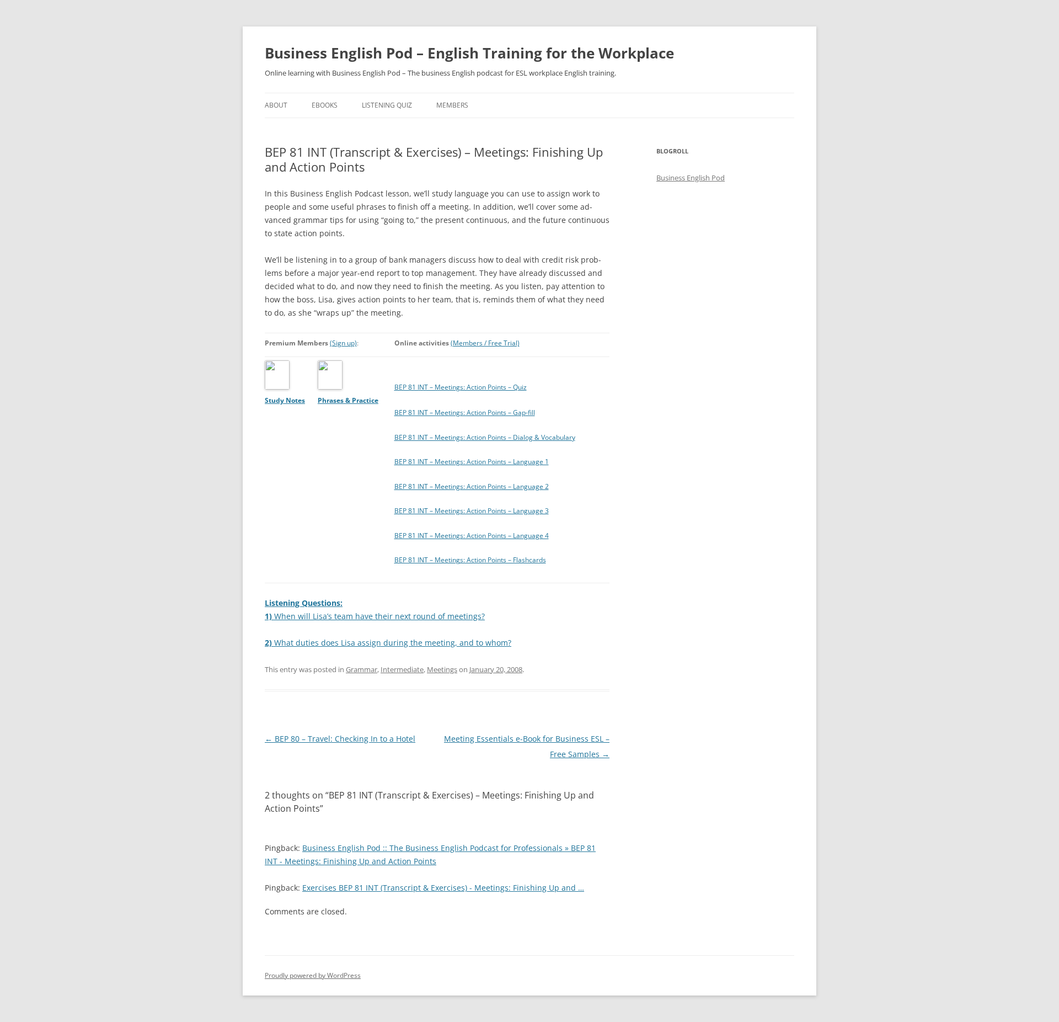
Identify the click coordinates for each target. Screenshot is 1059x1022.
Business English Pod (690, 178)
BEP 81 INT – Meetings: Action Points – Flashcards (470, 560)
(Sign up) (343, 343)
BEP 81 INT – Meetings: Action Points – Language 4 (471, 535)
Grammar (361, 669)
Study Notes (285, 400)
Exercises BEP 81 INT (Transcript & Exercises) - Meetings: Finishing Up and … (443, 887)
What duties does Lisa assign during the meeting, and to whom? (388, 642)
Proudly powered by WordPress (313, 975)
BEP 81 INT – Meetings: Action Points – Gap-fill (464, 412)
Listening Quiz (387, 105)
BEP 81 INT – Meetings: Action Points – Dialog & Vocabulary (484, 437)
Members (452, 105)
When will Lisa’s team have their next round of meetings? (375, 616)
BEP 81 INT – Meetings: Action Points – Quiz (460, 387)
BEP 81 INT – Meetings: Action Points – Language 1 (471, 461)
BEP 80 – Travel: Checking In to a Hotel (340, 738)
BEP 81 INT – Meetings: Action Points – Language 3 (471, 510)
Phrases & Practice (348, 400)
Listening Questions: (304, 603)
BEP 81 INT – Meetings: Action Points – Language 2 (471, 486)
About (276, 105)
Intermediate (402, 669)
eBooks (325, 105)
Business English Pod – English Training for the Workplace (469, 53)
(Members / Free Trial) (485, 343)
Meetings (442, 669)
